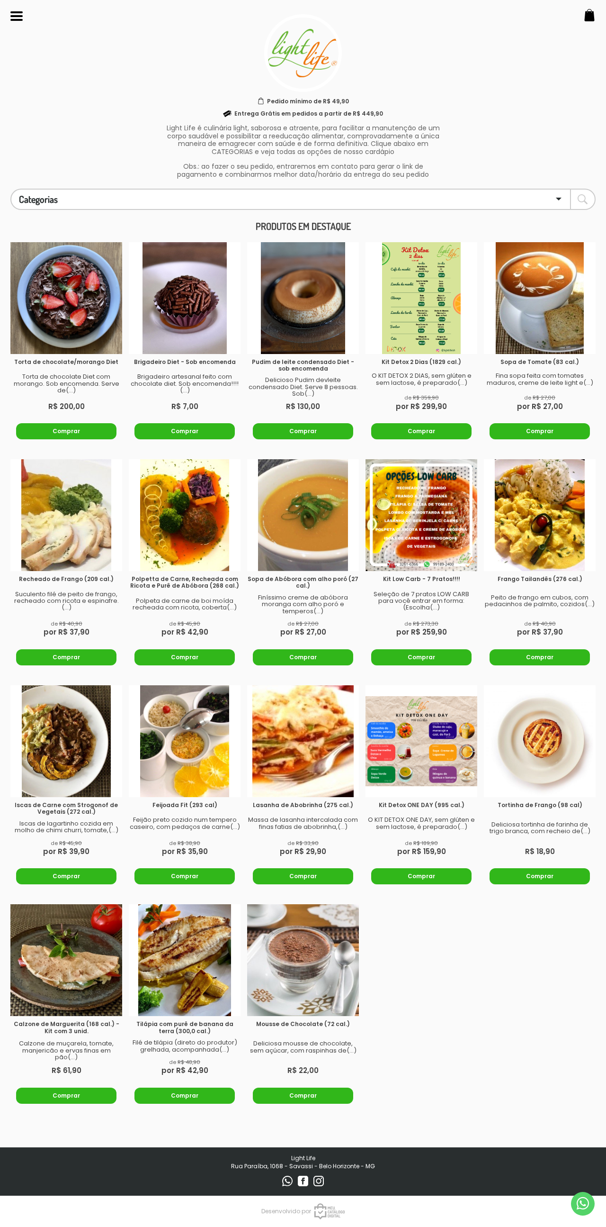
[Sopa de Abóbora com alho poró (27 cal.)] (303, 515)
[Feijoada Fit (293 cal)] (185, 741)
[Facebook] (304, 1184)
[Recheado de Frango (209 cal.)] (66, 515)
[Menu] (16, 16)
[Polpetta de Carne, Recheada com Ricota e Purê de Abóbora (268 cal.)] (185, 515)
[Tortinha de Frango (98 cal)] (540, 741)
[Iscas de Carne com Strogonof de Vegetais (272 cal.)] (66, 741)
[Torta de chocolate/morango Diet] (66, 298)
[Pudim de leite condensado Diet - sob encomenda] (303, 298)
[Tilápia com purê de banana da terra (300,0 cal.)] (185, 960)
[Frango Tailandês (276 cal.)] (540, 515)
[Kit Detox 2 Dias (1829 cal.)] (421, 298)
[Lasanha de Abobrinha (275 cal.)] (303, 741)
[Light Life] (303, 86)
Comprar (66, 431)
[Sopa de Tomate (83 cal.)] (540, 298)
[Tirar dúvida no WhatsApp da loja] (583, 1203)
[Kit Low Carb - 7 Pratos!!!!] (421, 515)
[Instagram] (319, 1184)
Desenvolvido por (286, 1211)
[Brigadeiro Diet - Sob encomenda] (185, 298)
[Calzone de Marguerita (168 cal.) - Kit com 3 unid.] (66, 960)
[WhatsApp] (288, 1184)
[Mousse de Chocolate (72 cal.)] (303, 960)
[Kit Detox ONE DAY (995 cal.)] (421, 741)
